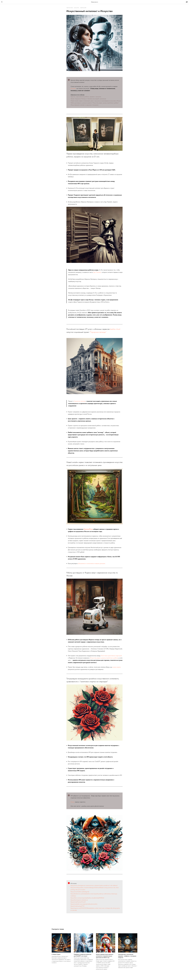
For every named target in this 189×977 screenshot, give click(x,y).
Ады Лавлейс (97, 272)
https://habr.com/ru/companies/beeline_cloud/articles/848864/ (87, 898)
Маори (72, 802)
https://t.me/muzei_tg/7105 (77, 906)
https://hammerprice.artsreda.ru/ (79, 900)
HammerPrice (88, 529)
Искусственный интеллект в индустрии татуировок (84, 105)
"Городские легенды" (98, 332)
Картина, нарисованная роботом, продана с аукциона (86, 96)
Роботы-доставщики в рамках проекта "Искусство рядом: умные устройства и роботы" (95, 103)
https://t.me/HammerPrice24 (78, 902)
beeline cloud (115, 329)
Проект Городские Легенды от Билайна (81, 98)
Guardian (73, 88)
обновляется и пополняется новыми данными (91, 563)
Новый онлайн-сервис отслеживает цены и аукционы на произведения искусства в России (96, 101)
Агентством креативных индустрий (111, 655)
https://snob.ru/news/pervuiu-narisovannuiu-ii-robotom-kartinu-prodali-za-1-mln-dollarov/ (94, 885)
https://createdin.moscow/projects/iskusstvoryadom (84, 904)
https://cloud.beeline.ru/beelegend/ (80, 891)
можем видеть (116, 667)
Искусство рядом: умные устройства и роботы (104, 658)
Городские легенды (79, 401)
